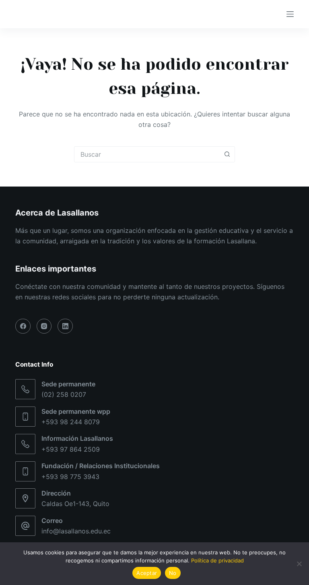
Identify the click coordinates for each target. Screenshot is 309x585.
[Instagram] (44, 326)
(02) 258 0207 (63, 394)
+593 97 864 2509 (70, 449)
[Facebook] (23, 326)
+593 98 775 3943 (70, 477)
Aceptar (146, 573)
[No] (299, 564)
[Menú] (290, 14)
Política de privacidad (217, 560)
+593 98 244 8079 (70, 422)
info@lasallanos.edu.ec (76, 531)
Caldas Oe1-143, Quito (75, 504)
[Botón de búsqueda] (227, 154)
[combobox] (146, 154)
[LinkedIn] (65, 326)
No (173, 573)
